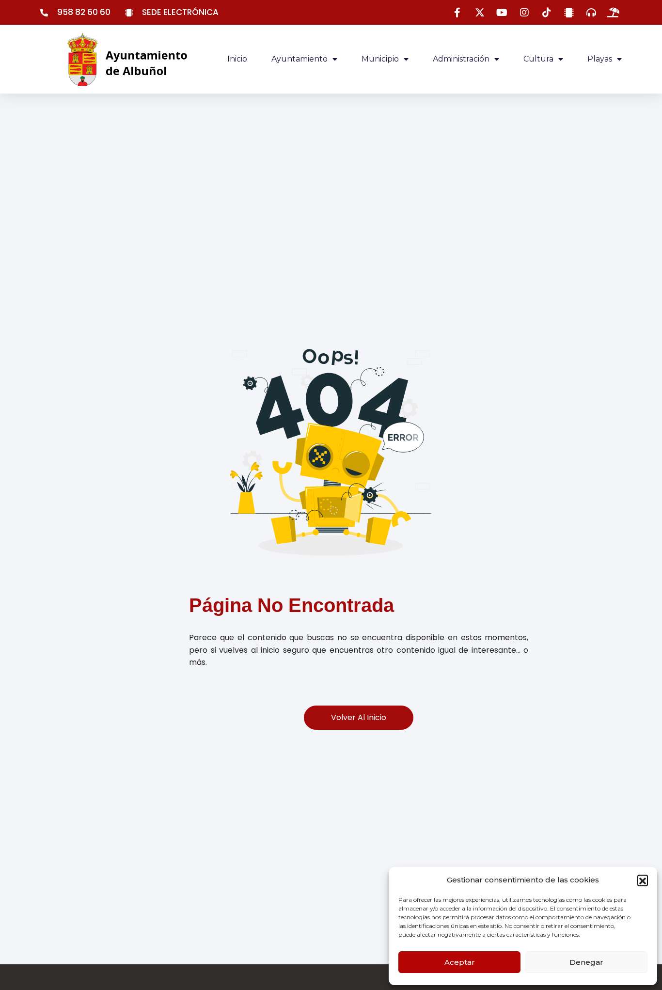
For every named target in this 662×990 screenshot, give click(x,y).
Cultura (538, 58)
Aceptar (459, 962)
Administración (461, 58)
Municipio (380, 58)
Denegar (586, 962)
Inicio (237, 58)
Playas (599, 58)
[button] (642, 880)
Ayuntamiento (299, 58)
